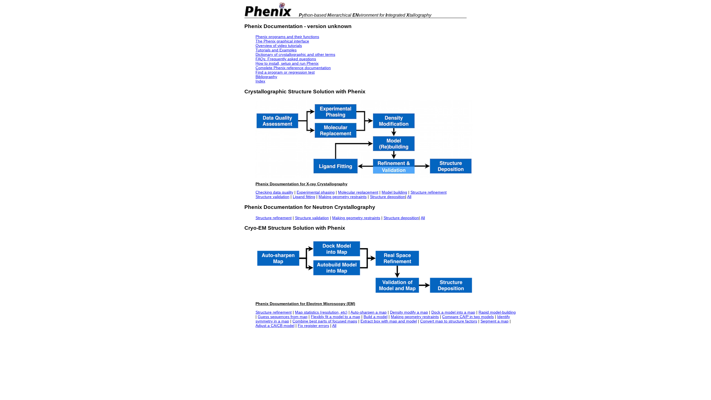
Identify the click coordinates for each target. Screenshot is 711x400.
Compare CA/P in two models (468, 316)
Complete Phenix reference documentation (293, 68)
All (409, 196)
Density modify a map (409, 312)
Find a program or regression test (285, 72)
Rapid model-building (497, 312)
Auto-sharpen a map (369, 312)
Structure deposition (387, 196)
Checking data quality (274, 192)
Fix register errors (313, 325)
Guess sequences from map (282, 316)
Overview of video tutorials (279, 45)
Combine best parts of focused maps (324, 321)
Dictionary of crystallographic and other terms (295, 54)
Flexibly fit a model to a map (335, 316)
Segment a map (494, 321)
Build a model (375, 316)
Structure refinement (428, 192)
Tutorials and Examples (276, 50)
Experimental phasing (316, 192)
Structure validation (272, 196)
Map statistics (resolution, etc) (321, 312)
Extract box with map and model (388, 321)
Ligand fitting (304, 196)
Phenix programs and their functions (287, 36)
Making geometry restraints (343, 196)
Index (260, 81)
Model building (394, 192)
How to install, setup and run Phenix (287, 63)
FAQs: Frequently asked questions (286, 59)
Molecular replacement (358, 192)
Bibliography (266, 76)
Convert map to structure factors (448, 321)
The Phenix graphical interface (282, 41)
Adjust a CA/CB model (275, 325)
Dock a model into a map (453, 312)
